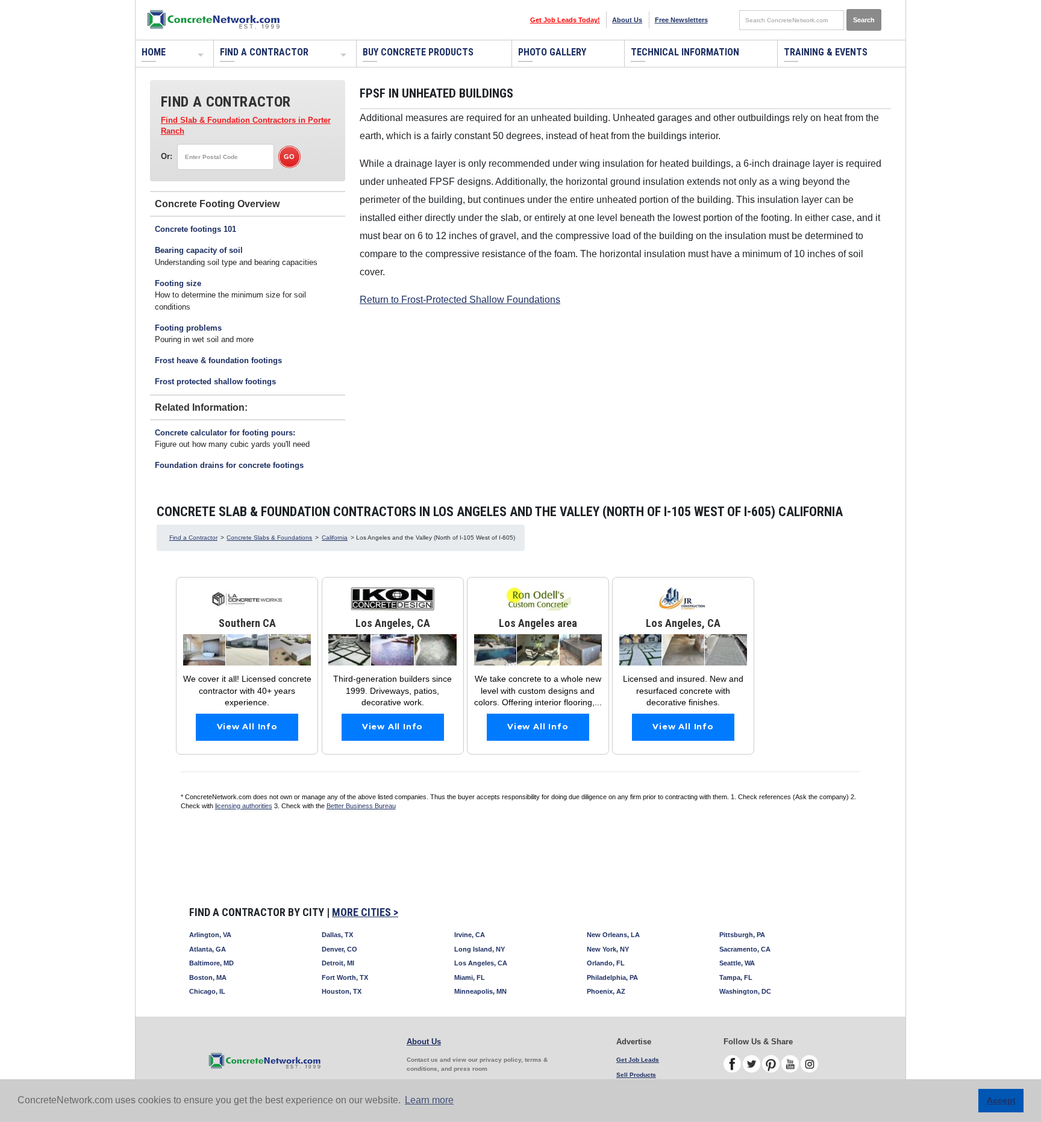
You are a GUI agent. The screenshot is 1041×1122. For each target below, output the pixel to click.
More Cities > (365, 912)
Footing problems (188, 327)
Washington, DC (745, 991)
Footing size (178, 283)
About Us (627, 19)
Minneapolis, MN (480, 991)
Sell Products (636, 1074)
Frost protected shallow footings (215, 381)
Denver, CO (339, 949)
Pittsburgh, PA (742, 934)
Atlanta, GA (207, 949)
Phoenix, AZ (606, 991)
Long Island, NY (479, 949)
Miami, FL (469, 977)
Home (154, 52)
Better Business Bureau (361, 805)
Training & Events (826, 52)
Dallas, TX (337, 934)
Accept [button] (1001, 1100)
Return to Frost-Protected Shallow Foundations (460, 300)
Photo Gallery (552, 52)
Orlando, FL (606, 963)
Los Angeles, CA (480, 963)
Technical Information (685, 52)
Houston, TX (341, 991)
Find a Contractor (264, 52)
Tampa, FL (735, 977)
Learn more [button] (429, 1100)
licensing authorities (243, 805)
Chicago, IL (207, 991)
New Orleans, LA (613, 934)
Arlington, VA (210, 934)
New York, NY (608, 949)
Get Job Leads (637, 1059)
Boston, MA (208, 977)
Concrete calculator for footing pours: (225, 432)
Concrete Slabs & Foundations (269, 537)
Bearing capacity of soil (199, 250)
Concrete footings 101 (195, 229)
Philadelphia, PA (612, 977)
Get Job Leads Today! (565, 19)
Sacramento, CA (745, 949)
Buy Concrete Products (418, 52)
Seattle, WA (737, 963)
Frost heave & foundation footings (218, 360)
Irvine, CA (469, 934)
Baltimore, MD (211, 963)
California (335, 537)
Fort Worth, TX (345, 977)
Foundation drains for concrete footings (229, 465)
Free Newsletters (681, 19)
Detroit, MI (338, 963)
